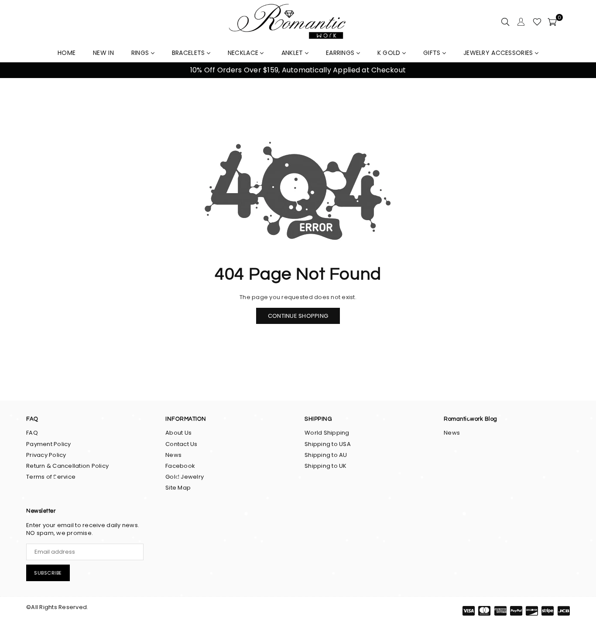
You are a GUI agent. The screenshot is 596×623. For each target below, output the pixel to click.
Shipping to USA (328, 444)
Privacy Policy (46, 455)
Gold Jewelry (184, 477)
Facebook (180, 466)
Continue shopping (298, 316)
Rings (141, 52)
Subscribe (48, 572)
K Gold (389, 52)
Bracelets (189, 52)
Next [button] (578, 70)
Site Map (178, 487)
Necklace (244, 52)
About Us (178, 433)
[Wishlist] (537, 21)
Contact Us (181, 444)
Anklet (293, 52)
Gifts (432, 52)
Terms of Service (50, 477)
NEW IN (103, 52)
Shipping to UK (326, 466)
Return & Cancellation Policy (67, 466)
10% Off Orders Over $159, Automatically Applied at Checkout (298, 70)
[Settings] (521, 21)
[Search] (505, 21)
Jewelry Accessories (499, 52)
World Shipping (327, 433)
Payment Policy (48, 444)
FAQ (32, 433)
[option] (298, 70)
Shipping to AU (326, 455)
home (66, 52)
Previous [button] (17, 70)
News (173, 455)
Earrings (341, 52)
